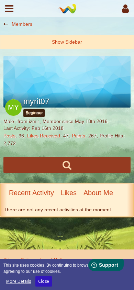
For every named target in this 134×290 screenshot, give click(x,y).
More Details (18, 281)
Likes (69, 193)
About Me (98, 193)
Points (78, 135)
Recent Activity (31, 193)
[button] (9, 8)
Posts (9, 135)
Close (43, 281)
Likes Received (43, 135)
